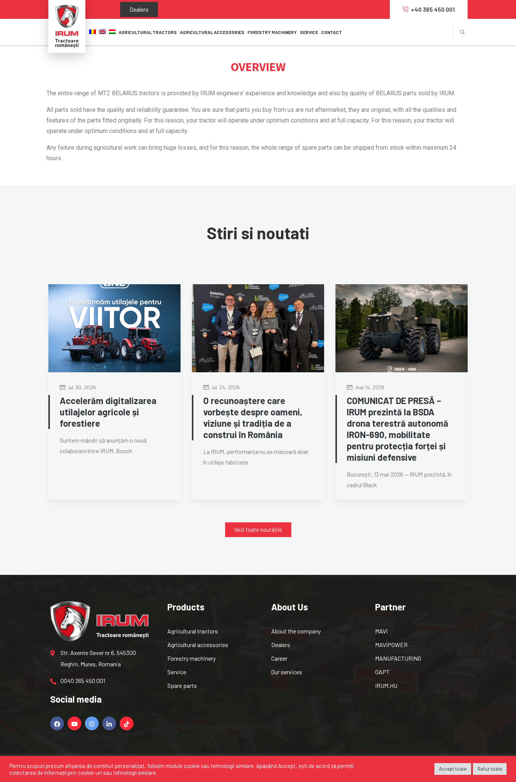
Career (279, 658)
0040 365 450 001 (82, 680)
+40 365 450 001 (433, 9)
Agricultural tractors (192, 631)
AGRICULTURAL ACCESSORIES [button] (212, 32)
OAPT (382, 671)
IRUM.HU (386, 685)
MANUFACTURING (398, 658)
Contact (331, 32)
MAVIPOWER (391, 644)
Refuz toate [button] (489, 769)
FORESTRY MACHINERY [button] (272, 32)
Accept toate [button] (453, 769)
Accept (287, 765)
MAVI (381, 631)
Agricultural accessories (197, 644)
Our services (286, 671)
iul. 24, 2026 (225, 387)
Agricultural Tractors (148, 32)
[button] (258, 529)
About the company (296, 631)
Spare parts (182, 685)
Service (176, 671)
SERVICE (309, 32)
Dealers (131, 9)
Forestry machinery (191, 658)
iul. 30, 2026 (81, 387)
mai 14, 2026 (369, 387)
